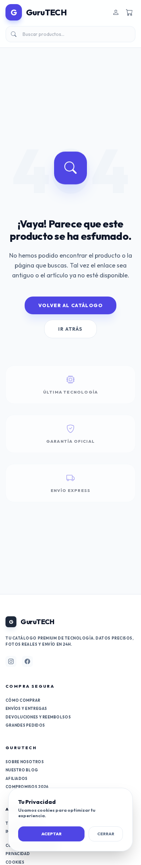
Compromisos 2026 (26, 786)
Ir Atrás (70, 329)
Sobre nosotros (24, 761)
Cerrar (105, 833)
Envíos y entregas (26, 708)
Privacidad (17, 853)
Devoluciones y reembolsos (38, 717)
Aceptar (51, 833)
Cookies (14, 862)
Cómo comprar (22, 700)
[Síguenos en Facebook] (27, 661)
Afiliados (16, 778)
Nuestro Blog (21, 770)
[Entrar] (116, 12)
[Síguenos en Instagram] (10, 661)
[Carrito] (129, 12)
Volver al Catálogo (70, 305)
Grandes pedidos (25, 725)
